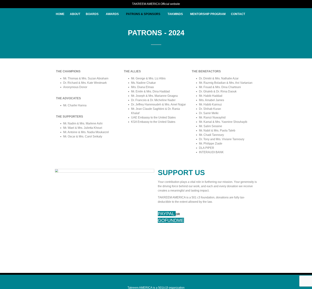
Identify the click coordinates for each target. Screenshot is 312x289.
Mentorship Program (208, 14)
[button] (93, 14)
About (75, 14)
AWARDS (112, 14)
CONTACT (238, 14)
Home (60, 14)
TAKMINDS (175, 14)
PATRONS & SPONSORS (143, 14)
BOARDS (92, 14)
